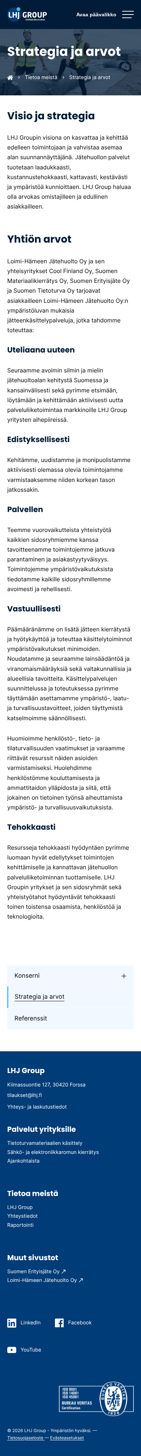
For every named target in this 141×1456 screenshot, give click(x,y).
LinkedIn (30, 1323)
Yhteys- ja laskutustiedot (37, 1107)
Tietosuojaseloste (25, 1437)
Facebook (79, 1323)
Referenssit (30, 1018)
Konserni (27, 975)
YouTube (31, 1350)
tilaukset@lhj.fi (24, 1095)
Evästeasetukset (67, 1437)
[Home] (10, 78)
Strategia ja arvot (40, 997)
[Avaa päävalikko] (105, 14)
